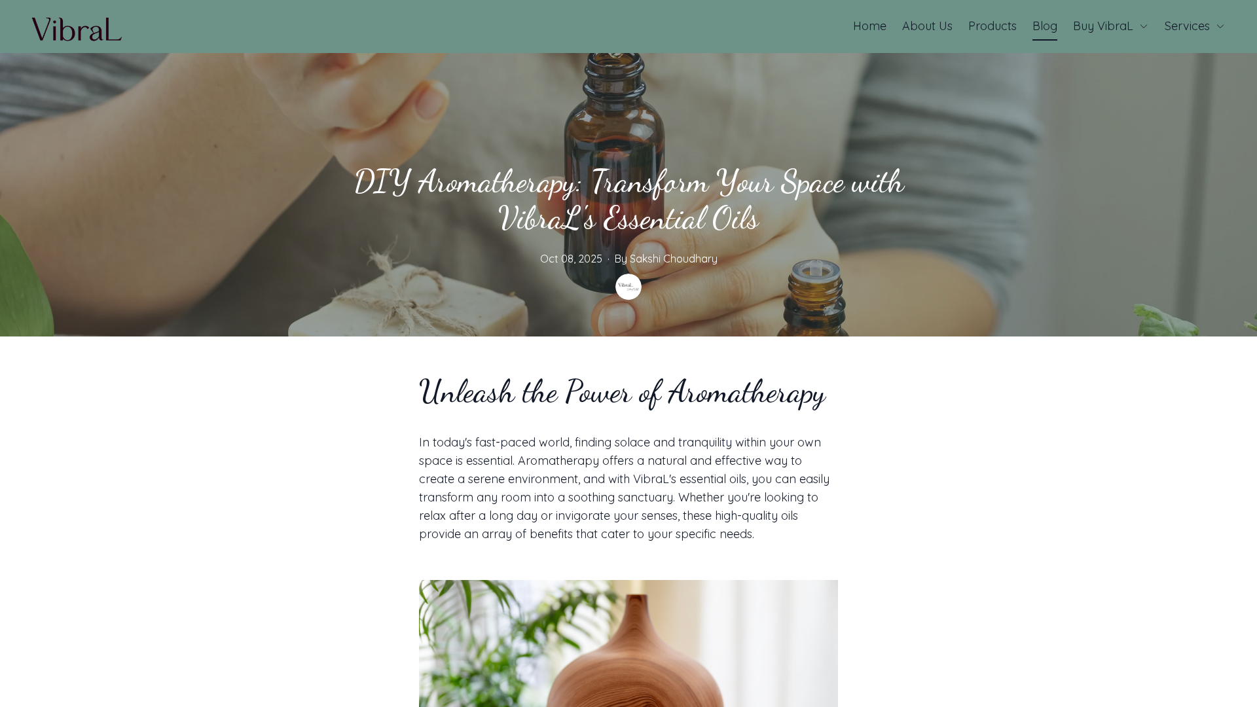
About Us (927, 25)
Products (992, 25)
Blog (1044, 25)
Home (869, 25)
